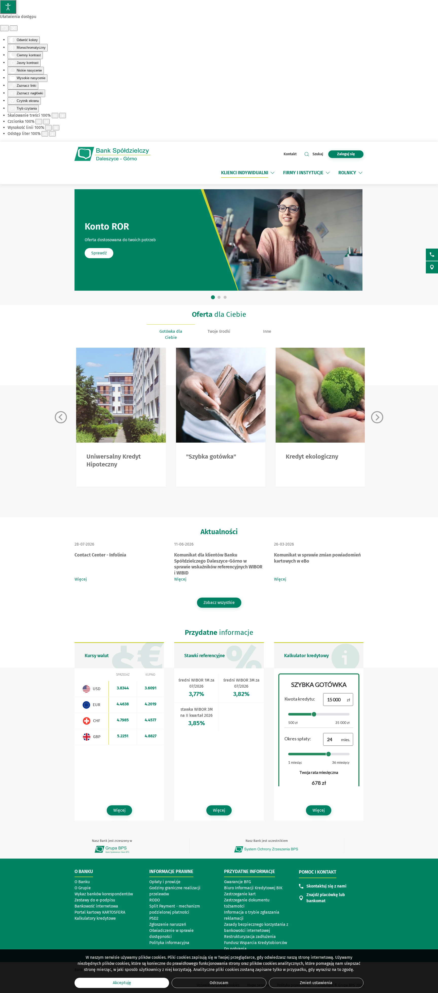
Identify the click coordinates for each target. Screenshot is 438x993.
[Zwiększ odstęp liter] (52, 133)
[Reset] (4, 28)
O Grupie (83, 887)
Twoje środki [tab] (219, 331)
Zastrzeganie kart (240, 894)
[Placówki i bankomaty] (432, 267)
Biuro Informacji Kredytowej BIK (253, 887)
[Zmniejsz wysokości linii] (48, 127)
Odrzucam (219, 982)
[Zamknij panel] (13, 28)
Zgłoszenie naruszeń (167, 924)
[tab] (213, 297)
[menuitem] (248, 172)
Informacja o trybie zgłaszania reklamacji (251, 915)
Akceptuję (122, 982)
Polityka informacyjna (169, 942)
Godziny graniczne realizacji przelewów (174, 890)
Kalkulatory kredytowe (95, 918)
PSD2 (153, 918)
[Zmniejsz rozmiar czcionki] (38, 121)
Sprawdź (99, 253)
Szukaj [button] (318, 154)
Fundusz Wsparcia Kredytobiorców (255, 942)
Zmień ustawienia (316, 982)
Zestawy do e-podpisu (95, 900)
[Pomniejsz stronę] (55, 115)
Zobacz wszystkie (219, 602)
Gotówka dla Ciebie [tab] (170, 334)
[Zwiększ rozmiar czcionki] (46, 121)
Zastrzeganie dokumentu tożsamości (246, 903)
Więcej (81, 579)
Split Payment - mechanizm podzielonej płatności (174, 909)
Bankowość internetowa (96, 906)
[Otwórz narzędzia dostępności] (8, 7)
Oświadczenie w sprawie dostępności (171, 933)
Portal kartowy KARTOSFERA (100, 912)
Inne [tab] (267, 331)
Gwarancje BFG (237, 881)
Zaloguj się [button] (346, 154)
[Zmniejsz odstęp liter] (45, 133)
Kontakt (290, 154)
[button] (272, 172)
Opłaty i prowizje (164, 881)
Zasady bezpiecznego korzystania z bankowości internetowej (256, 927)
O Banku (82, 881)
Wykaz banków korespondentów (104, 894)
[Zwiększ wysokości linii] (56, 127)
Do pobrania (235, 948)
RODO (154, 900)
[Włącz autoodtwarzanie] (355, 282)
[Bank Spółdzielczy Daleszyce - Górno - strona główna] (113, 154)
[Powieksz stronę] (62, 115)
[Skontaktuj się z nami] (432, 255)
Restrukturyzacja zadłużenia (250, 936)
